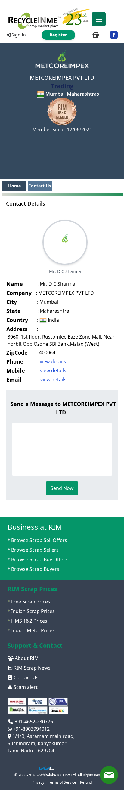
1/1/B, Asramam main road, (43, 736)
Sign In (18, 35)
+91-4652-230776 (33, 721)
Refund (86, 782)
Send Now (62, 488)
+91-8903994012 (31, 729)
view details (53, 361)
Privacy (38, 782)
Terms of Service (62, 782)
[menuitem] (62, 18)
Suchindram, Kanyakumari (38, 743)
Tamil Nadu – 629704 (31, 750)
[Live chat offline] (109, 775)
